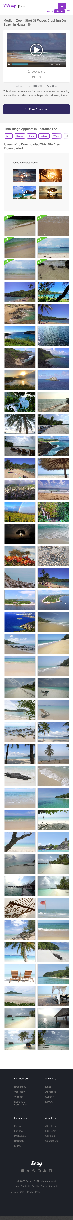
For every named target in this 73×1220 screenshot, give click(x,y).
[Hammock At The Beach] (20, 908)
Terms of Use (17, 1192)
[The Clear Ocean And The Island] (53, 798)
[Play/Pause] (9, 64)
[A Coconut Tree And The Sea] (53, 754)
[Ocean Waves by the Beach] (53, 402)
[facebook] (22, 1170)
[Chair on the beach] (53, 710)
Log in (50, 11)
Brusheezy (20, 1086)
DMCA (49, 1101)
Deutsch (19, 1140)
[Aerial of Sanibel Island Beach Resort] (53, 600)
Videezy (18, 1096)
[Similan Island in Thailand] (53, 842)
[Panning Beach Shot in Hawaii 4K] (53, 578)
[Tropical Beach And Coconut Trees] (20, 754)
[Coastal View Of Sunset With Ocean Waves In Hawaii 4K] (20, 380)
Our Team (50, 1130)
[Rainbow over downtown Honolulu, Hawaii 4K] (20, 490)
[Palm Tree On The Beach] (20, 424)
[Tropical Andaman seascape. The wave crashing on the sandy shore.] (20, 248)
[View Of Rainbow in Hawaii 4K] (20, 512)
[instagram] (39, 1170)
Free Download (39, 109)
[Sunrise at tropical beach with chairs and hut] (50, 193)
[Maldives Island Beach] (20, 688)
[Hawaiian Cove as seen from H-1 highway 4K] (20, 358)
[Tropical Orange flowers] (20, 556)
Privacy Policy (34, 1192)
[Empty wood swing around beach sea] (53, 820)
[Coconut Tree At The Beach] (20, 710)
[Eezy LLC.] (36, 1164)
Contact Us (51, 1140)
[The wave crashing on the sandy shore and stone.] (53, 270)
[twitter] (28, 1170)
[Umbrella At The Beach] (53, 468)
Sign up (59, 11)
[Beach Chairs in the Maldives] (53, 424)
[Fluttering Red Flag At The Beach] (53, 908)
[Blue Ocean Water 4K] (53, 336)
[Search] (62, 6)
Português (20, 1135)
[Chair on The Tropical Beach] (20, 974)
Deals (48, 1086)
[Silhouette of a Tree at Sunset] (20, 534)
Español (18, 1130)
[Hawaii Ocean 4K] (20, 336)
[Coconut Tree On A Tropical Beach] (53, 732)
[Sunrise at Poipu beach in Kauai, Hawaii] (50, 176)
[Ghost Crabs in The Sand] (53, 556)
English (18, 1126)
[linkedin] (50, 1170)
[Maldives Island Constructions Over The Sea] (20, 886)
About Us (50, 1126)
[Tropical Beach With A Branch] (20, 842)
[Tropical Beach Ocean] (53, 622)
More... (18, 1145)
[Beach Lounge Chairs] (20, 446)
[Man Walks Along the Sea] (20, 578)
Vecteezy (19, 1091)
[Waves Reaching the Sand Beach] (53, 534)
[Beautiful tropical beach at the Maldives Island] (20, 1018)
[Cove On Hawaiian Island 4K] (20, 314)
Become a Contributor (20, 1103)
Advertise (50, 1091)
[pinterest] (33, 1170)
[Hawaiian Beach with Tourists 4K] (20, 292)
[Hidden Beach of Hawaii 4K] (53, 292)
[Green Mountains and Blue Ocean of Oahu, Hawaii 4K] (53, 358)
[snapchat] (44, 1170)
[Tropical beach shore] (53, 666)
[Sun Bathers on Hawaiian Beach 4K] (20, 468)
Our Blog (50, 1135)
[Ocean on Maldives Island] (53, 1018)
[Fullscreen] (64, 64)
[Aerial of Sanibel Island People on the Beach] (20, 600)
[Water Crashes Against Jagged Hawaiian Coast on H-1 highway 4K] (53, 446)
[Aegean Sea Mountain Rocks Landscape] (20, 622)
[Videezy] (9, 6)
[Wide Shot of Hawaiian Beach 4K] (53, 490)
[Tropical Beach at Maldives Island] (20, 864)
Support (49, 1096)
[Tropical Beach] (53, 644)
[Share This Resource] (40, 77)
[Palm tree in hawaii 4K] (53, 314)
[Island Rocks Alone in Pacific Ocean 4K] (53, 380)
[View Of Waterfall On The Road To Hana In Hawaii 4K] (53, 512)
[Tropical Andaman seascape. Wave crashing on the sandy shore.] (20, 226)
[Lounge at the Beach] (53, 996)
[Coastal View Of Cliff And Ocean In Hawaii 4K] (20, 402)
